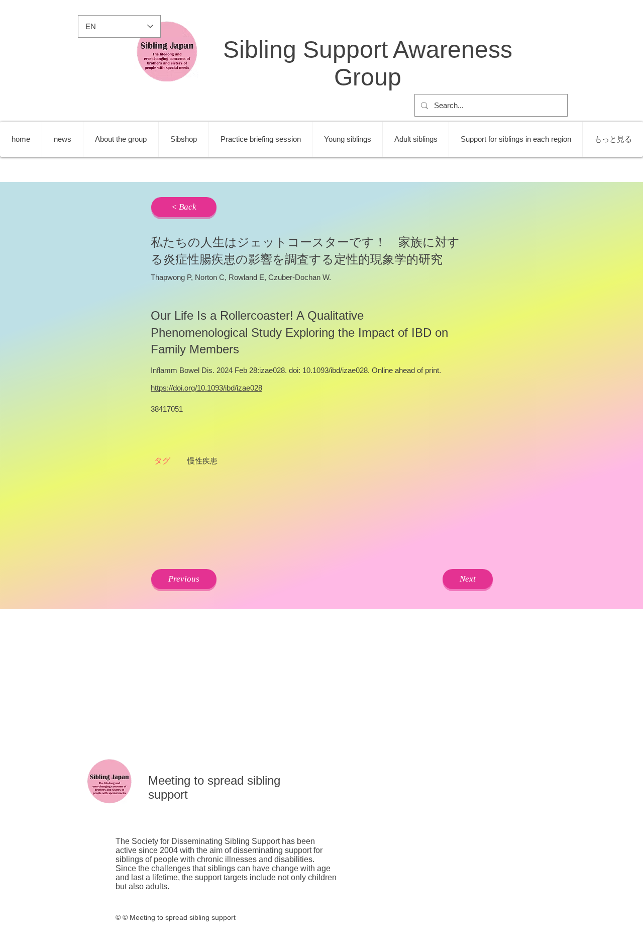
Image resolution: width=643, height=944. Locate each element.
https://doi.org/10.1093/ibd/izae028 (206, 388)
